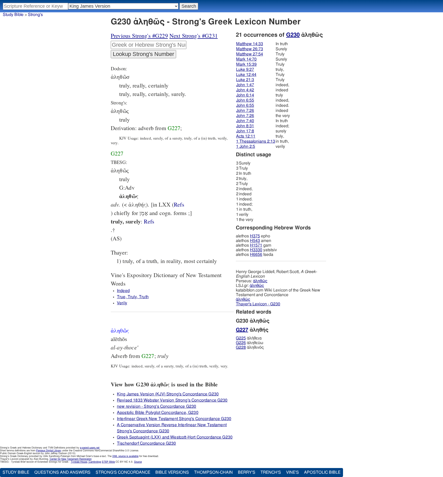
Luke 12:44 (246, 75)
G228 (241, 347)
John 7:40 (245, 121)
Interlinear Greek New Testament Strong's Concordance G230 (174, 419)
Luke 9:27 (245, 69)
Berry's (246, 472)
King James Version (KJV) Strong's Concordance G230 (168, 394)
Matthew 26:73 (249, 49)
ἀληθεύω (249, 343)
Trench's (270, 472)
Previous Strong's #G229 (139, 35)
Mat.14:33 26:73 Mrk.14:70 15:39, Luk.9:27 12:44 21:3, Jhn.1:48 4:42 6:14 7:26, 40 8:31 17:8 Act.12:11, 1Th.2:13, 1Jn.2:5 (149, 221)
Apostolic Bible (322, 472)
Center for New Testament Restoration (71, 459)
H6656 (256, 254)
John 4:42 (245, 90)
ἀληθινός (250, 347)
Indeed (123, 291)
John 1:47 (245, 85)
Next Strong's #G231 (193, 35)
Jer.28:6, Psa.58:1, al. (179, 204)
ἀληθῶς (260, 281)
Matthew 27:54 (249, 54)
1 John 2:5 (245, 146)
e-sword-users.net (89, 447)
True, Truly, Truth (133, 297)
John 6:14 (245, 95)
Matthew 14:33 (249, 44)
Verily (122, 303)
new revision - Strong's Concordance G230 (156, 406)
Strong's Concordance (123, 472)
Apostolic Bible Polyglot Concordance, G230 (157, 413)
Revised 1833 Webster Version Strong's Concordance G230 (172, 400)
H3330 (256, 250)
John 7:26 (245, 111)
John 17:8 (245, 131)
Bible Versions (172, 472)
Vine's (292, 472)
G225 (241, 338)
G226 (241, 343)
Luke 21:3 (245, 80)
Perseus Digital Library (48, 450)
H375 (255, 236)
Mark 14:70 (246, 59)
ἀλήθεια (248, 338)
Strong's (35, 15)
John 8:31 (245, 126)
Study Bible (13, 15)
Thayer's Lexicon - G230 (258, 304)
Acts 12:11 (245, 136)
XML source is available (125, 456)
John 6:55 (245, 100)
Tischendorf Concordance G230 (146, 443)
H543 (255, 241)
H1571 (256, 245)
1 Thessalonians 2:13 (255, 141)
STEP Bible (108, 462)
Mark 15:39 (246, 64)
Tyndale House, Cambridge (86, 462)
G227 (174, 128)
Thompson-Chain (213, 472)
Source (138, 462)
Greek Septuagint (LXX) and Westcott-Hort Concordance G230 (175, 437)
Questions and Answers (62, 472)
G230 (293, 35)
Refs (179, 204)
